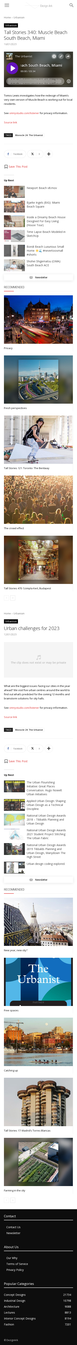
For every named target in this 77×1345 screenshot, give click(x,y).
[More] (49, 154)
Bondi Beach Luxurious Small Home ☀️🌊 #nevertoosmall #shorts (45, 250)
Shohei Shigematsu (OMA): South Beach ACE (44, 263)
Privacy (8, 348)
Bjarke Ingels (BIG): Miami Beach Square (43, 204)
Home (7, 17)
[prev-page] (6, 598)
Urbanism (18, 17)
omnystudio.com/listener (24, 113)
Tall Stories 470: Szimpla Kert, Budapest (27, 588)
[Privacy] (38, 319)
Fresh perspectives (15, 408)
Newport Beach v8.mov (42, 188)
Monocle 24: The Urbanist (29, 135)
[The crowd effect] (38, 500)
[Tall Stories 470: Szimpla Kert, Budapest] (38, 560)
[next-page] (12, 598)
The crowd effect (14, 528)
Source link (10, 122)
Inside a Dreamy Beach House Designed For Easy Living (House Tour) (46, 221)
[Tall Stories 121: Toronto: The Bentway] (38, 440)
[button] (16, 166)
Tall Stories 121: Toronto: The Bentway (26, 468)
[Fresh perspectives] (38, 379)
